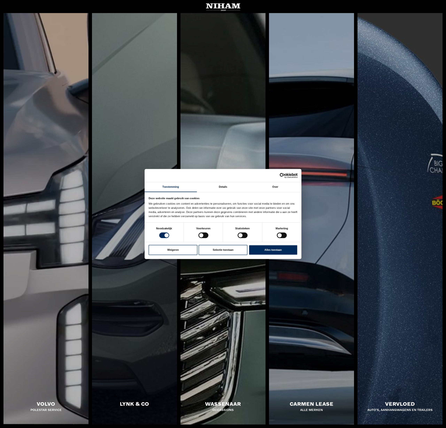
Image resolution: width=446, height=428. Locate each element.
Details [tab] (223, 186)
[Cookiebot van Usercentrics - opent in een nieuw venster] (282, 175)
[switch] (203, 235)
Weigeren (173, 249)
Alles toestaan (273, 249)
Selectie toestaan (223, 249)
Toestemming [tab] (170, 186)
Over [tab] (275, 186)
